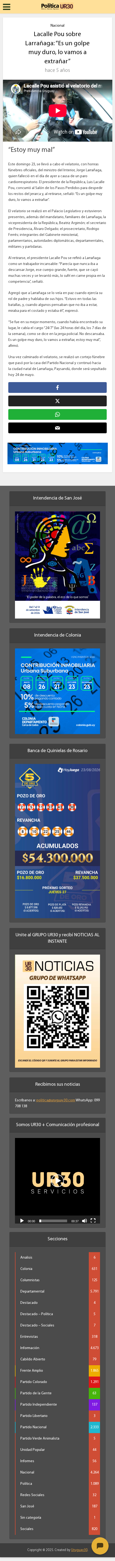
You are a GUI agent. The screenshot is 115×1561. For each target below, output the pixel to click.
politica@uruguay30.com (55, 1104)
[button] (57, 1184)
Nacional (57, 26)
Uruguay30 (79, 1554)
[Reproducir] (22, 1224)
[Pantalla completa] (93, 1224)
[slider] (53, 1224)
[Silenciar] (84, 1224)
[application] (57, 1184)
